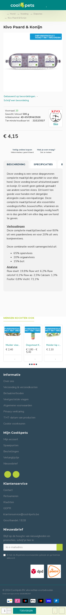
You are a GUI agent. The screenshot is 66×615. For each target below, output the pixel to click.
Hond (12, 13)
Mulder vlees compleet (13, 345)
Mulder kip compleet (54, 345)
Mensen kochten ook (18, 318)
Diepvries (38, 13)
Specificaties (43, 164)
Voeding (24, 13)
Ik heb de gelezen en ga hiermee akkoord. (33, 556)
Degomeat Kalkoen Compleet (33, 345)
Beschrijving (16, 164)
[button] (29, 364)
